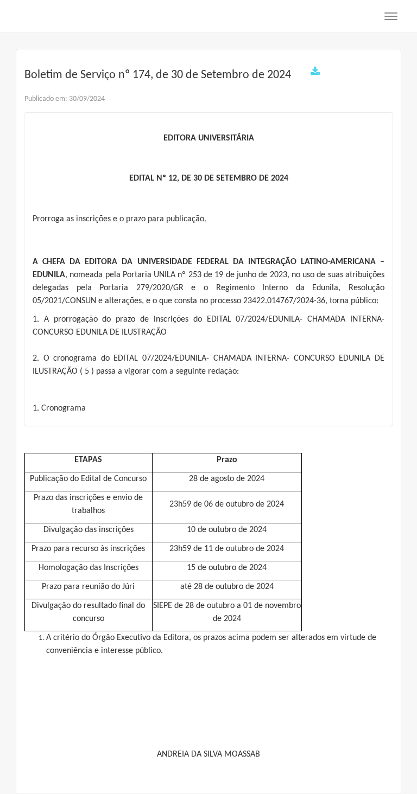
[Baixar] (315, 72)
